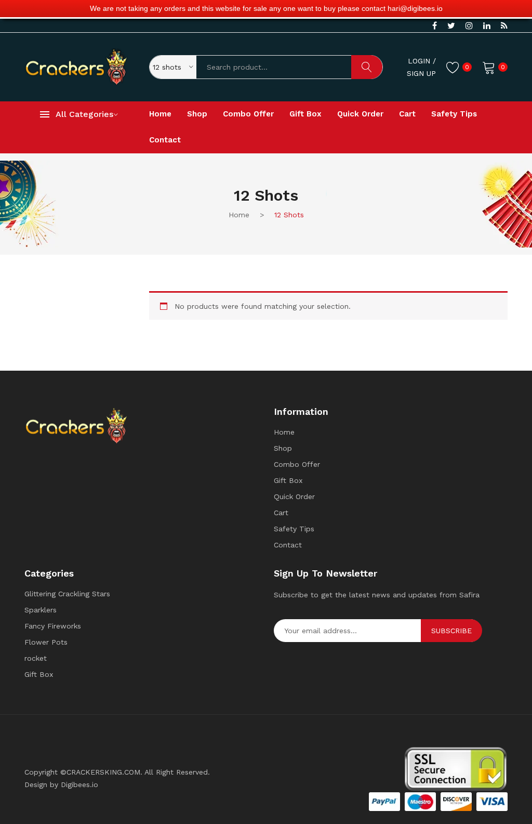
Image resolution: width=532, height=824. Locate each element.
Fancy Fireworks (52, 626)
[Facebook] (434, 26)
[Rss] (504, 26)
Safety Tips (294, 529)
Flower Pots (46, 642)
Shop (283, 448)
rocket (35, 658)
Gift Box (288, 480)
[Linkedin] (486, 26)
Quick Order (294, 496)
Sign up (421, 73)
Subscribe (451, 630)
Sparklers (40, 610)
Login (419, 61)
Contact (288, 545)
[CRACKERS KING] (76, 66)
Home (284, 432)
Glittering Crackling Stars (67, 594)
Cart (281, 512)
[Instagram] (469, 26)
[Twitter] (451, 26)
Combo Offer (297, 464)
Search (366, 67)
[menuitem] (160, 114)
